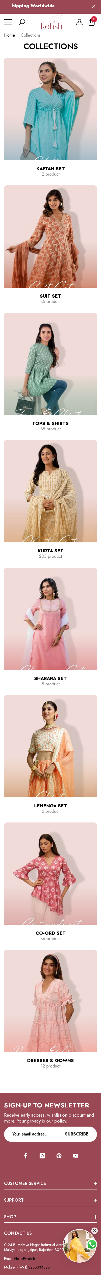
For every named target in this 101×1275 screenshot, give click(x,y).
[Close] (93, 7)
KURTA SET (51, 551)
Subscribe (77, 1134)
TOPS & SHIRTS (50, 423)
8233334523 (39, 1267)
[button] (22, 22)
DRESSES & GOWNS (50, 1060)
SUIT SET (50, 296)
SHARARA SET (50, 678)
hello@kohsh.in (26, 1258)
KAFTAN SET (50, 169)
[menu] (8, 22)
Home (9, 35)
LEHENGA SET (50, 806)
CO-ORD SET (51, 933)
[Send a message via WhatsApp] (92, 1244)
